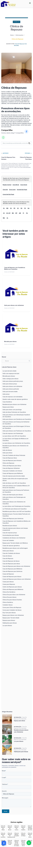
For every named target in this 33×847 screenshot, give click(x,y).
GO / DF (8, 213)
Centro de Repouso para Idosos (12, 587)
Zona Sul (5, 189)
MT (16, 213)
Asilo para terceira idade (10, 391)
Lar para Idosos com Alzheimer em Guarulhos (16, 443)
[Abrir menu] (30, 3)
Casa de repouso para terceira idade (14, 476)
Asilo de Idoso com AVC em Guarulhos (14, 483)
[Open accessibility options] (4, 843)
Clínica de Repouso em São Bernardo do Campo (16, 843)
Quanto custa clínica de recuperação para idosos (15, 479)
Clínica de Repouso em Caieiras (16, 827)
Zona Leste (12, 189)
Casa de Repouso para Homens (12, 460)
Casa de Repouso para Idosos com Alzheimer (16, 566)
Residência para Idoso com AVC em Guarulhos (17, 511)
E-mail (4, 777)
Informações (19, 35)
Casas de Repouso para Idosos (12, 576)
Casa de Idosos (7, 556)
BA (28, 208)
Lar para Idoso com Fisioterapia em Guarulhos (16, 506)
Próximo (27, 153)
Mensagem (5, 797)
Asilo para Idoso (7, 453)
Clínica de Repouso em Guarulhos (3, 835)
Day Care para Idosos (9, 612)
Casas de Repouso (8, 574)
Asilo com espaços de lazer (11, 373)
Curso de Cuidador (8, 540)
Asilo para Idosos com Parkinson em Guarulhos (17, 431)
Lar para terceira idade (9, 371)
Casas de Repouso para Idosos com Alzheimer (17, 579)
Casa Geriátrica (7, 402)
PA (27, 213)
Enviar (5, 811)
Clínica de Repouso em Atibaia (3, 827)
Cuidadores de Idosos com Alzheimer (14, 538)
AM (20, 213)
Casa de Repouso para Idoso (11, 563)
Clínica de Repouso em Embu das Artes (30, 827)
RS (21, 208)
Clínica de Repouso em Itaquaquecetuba (10, 835)
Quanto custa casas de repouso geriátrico (15, 399)
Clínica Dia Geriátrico (9, 592)
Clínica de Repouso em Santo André (10, 842)
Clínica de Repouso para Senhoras (13, 518)
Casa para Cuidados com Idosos (12, 471)
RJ (4, 208)
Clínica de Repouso (8, 463)
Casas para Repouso (9, 584)
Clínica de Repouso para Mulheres (13, 589)
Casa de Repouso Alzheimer (11, 468)
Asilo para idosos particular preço (13, 381)
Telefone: (5, 784)
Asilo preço (6, 394)
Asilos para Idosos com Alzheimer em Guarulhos (14, 502)
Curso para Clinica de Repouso (12, 607)
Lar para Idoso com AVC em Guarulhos (14, 436)
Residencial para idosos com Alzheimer (14, 404)
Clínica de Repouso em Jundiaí (16, 834)
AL (7, 218)
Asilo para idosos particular (11, 389)
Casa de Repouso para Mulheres (12, 569)
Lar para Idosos (7, 625)
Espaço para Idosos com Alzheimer (13, 615)
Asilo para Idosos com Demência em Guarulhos (17, 419)
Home (12, 35)
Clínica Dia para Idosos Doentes (12, 600)
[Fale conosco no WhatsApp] (29, 843)
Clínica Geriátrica (8, 602)
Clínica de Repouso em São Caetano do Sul (23, 843)
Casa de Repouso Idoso (10, 458)
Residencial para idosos (10, 525)
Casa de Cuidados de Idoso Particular (14, 455)
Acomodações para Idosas (11, 535)
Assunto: (4, 791)
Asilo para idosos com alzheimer (12, 386)
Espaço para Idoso (8, 407)
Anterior (5, 153)
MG (7, 208)
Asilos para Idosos (8, 551)
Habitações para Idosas (10, 623)
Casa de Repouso (8, 558)
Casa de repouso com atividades (12, 396)
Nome (4, 770)
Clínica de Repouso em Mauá (23, 834)
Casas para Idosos (8, 581)
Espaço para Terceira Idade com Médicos (15, 543)
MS (13, 213)
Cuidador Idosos (7, 605)
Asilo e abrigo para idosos (10, 378)
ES (11, 208)
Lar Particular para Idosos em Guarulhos (15, 509)
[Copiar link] (29, 143)
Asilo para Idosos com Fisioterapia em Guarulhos (14, 498)
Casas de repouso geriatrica (11, 545)
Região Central (7, 184)
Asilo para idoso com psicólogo (12, 409)
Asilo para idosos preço (10, 384)
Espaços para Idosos (9, 620)
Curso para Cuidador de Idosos (12, 610)
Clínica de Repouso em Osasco (30, 835)
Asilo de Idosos (7, 450)
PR (14, 208)
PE (25, 208)
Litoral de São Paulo (8, 194)
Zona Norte (16, 184)
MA (4, 218)
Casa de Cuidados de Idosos (11, 553)
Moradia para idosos (9, 376)
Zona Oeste (23, 184)
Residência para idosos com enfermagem (15, 548)
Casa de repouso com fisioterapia (13, 433)
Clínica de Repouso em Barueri (10, 827)
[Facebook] (26, 131)
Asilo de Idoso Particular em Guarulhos (14, 412)
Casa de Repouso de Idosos (11, 561)
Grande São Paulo (22, 189)
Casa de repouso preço (10, 532)
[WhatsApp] (3, 137)
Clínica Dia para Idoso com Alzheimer (14, 594)
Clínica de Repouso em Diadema (23, 827)
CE (4, 213)
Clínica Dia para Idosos (9, 597)
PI (23, 213)
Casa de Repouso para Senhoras (12, 571)
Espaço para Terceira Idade (11, 618)
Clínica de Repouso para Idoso (12, 465)
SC (18, 208)
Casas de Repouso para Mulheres (13, 473)
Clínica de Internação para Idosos (13, 494)
